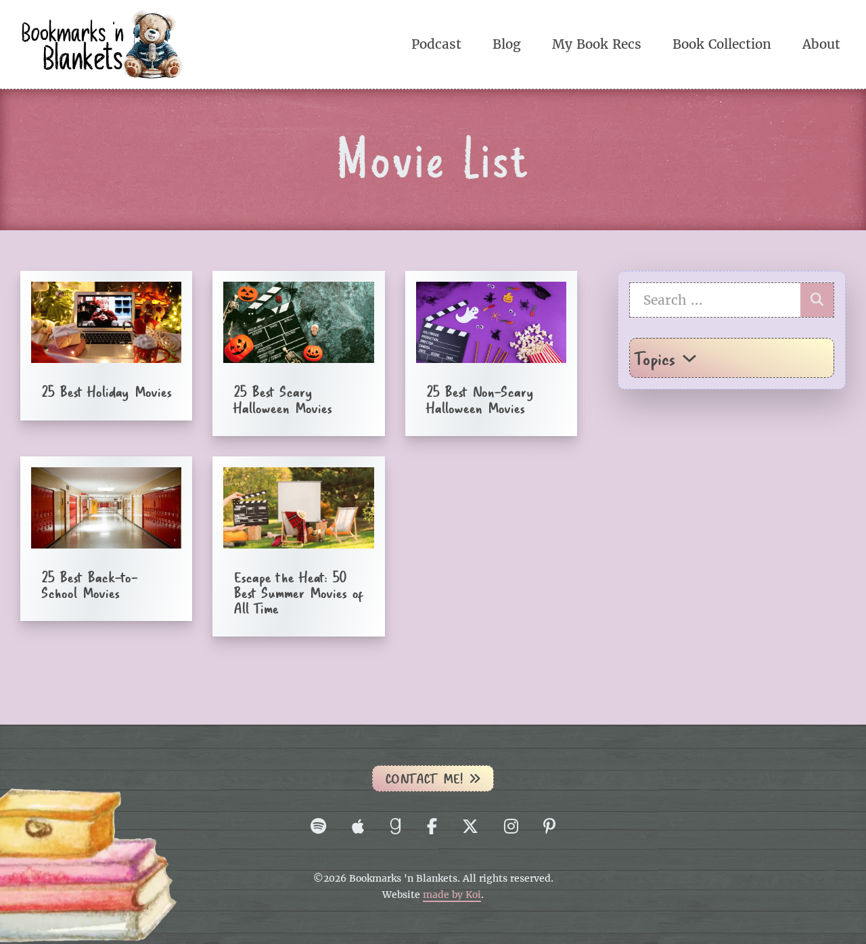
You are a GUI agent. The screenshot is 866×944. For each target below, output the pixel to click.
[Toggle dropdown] (689, 358)
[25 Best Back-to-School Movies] (106, 538)
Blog (507, 44)
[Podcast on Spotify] (318, 826)
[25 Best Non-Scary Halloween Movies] (491, 353)
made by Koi (452, 895)
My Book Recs (596, 44)
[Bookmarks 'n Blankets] (101, 43)
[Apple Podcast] (358, 826)
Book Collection (722, 44)
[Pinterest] (549, 826)
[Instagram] (511, 826)
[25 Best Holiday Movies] (106, 345)
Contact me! (424, 778)
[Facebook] (432, 826)
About (821, 44)
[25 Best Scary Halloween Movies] (298, 353)
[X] (470, 826)
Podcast (436, 44)
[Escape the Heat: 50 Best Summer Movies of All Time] (298, 546)
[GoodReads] (395, 826)
